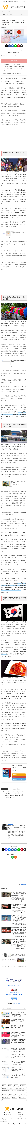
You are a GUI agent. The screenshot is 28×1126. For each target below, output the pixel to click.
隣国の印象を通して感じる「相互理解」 (13, 73)
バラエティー (15, 793)
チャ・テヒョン (14, 789)
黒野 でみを (10, 824)
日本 (23, 791)
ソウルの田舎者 (6, 795)
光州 (21, 795)
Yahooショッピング (17, 779)
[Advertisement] (14, 138)
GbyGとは (7, 1112)
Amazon (15, 774)
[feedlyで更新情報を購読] (9, 842)
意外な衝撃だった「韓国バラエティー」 (13, 64)
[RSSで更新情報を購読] (11, 842)
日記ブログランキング (14, 985)
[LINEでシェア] (15, 45)
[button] (21, 45)
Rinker (17, 771)
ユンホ (18, 791)
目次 (12, 60)
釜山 (17, 795)
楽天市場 (15, 777)
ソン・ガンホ (21, 789)
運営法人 (21, 1114)
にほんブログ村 (17, 1003)
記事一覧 (21, 1112)
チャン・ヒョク (6, 797)
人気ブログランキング (14, 992)
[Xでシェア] (6, 45)
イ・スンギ (13, 797)
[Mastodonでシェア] (6, 849)
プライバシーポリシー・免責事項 (14, 1116)
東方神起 (8, 791)
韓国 (14, 791)
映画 (4, 791)
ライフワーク (5, 789)
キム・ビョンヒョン (7, 793)
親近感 (12, 795)
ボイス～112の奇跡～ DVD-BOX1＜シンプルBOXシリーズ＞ (19, 768)
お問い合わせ (8, 1114)
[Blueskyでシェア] (9, 849)
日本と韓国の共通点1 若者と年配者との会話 (14, 66)
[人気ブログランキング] (14, 990)
